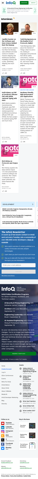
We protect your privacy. (8, 275)
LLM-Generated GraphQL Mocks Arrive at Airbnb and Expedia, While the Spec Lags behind (17, 222)
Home (3, 366)
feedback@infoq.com (7, 462)
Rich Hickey (5, 186)
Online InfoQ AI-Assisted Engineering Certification (29, 395)
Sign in (33, 2)
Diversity (4, 403)
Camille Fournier (7, 68)
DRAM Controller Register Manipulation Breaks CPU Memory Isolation (17, 209)
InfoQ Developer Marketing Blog (10, 399)
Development (8, 204)
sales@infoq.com (24, 462)
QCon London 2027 (29, 410)
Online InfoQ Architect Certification (27, 377)
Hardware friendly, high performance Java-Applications (26, 94)
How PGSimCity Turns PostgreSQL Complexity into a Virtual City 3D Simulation (16, 216)
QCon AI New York (28, 406)
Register (24, 2)
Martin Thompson (25, 136)
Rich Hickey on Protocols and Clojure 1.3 (10, 163)
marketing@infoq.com (26, 468)
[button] (19, 272)
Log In (4, 372)
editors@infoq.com (6, 468)
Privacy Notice (5, 476)
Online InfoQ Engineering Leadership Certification (27, 386)
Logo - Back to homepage (11, 2)
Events (4, 378)
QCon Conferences (7, 375)
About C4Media (6, 391)
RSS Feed (14, 18)
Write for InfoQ (6, 382)
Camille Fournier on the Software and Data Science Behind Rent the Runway (9, 42)
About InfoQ (5, 388)
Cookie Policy (27, 476)
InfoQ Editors (6, 385)
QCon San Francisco (29, 401)
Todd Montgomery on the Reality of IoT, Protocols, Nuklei (28, 41)
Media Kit (4, 394)
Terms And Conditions (16, 476)
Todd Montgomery (26, 68)
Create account (6, 369)
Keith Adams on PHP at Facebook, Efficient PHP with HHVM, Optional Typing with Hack (9, 96)
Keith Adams (6, 137)
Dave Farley (24, 137)
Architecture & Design (27, 90)
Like (6, 73)
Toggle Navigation (2, 3)
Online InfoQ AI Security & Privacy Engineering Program (29, 370)
